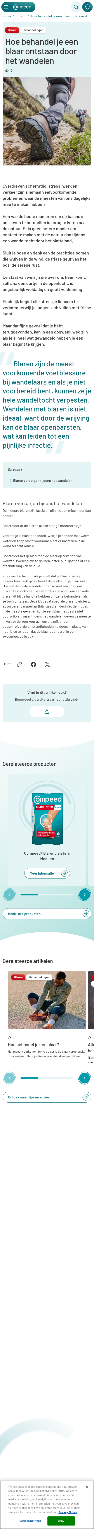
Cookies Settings (30, 1520)
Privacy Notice (68, 1512)
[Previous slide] (9, 894)
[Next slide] (84, 894)
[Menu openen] (6, 6)
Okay (61, 1520)
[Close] (87, 1487)
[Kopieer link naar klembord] (19, 664)
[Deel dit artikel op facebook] (33, 664)
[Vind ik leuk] (47, 711)
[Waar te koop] (87, 7)
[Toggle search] (76, 7)
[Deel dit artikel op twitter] (47, 664)
